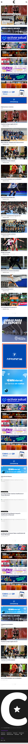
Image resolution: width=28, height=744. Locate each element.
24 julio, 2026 (12, 290)
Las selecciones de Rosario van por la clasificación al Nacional (10, 514)
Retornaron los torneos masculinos (10, 270)
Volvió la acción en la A (7, 289)
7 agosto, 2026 (13, 235)
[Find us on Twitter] (4, 740)
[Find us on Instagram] (1, 740)
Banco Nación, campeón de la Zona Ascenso (7, 22)
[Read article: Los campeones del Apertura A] (14, 299)
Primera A (4, 12)
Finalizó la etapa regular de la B (11, 14)
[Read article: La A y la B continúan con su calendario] (14, 171)
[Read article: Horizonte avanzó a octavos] (14, 226)
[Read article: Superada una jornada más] (14, 189)
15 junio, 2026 (4, 496)
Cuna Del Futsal (6, 125)
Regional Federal (5, 19)
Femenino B (21, 733)
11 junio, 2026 (4, 516)
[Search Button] (26, 2)
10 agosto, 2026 (13, 199)
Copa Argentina (4, 232)
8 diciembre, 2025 (5, 536)
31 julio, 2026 (12, 254)
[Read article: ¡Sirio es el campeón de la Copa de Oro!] (14, 207)
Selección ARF (4, 491)
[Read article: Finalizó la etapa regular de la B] (14, 116)
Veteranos (17, 734)
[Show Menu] (1, 2)
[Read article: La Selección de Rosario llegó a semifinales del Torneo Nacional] (14, 525)
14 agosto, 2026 (13, 162)
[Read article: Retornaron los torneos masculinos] (14, 262)
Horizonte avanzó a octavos (8, 234)
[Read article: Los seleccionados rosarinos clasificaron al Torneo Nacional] (14, 485)
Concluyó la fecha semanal (19, 23)
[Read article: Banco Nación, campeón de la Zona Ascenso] (14, 134)
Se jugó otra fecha (5, 252)
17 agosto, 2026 (13, 144)
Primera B (15, 733)
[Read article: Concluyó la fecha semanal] (14, 152)
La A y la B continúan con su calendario (11, 179)
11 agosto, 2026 (13, 180)
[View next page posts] (15, 313)
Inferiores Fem (10, 734)
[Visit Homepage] (14, 2)
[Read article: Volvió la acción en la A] (14, 281)
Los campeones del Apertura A (9, 307)
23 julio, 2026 (12, 309)
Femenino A (17, 20)
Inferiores (3, 305)
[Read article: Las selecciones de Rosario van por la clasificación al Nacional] (14, 505)
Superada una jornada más (8, 197)
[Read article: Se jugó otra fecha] (14, 244)
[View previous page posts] (13, 313)
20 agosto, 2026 (13, 125)
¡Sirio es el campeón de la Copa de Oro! (11, 215)
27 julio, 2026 (12, 272)
